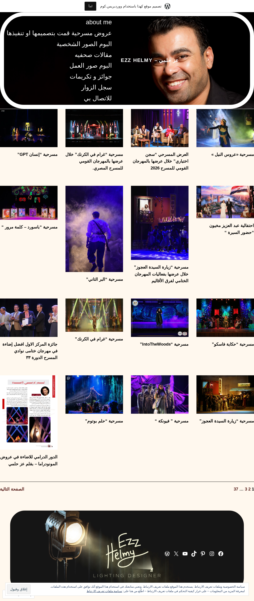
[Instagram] (212, 554)
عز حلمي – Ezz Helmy (150, 60)
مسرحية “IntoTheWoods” (164, 344)
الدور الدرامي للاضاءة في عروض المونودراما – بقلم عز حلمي (29, 460)
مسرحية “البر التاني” (104, 279)
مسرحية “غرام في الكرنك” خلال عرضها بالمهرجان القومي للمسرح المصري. (94, 161)
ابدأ (90, 6)
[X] (176, 554)
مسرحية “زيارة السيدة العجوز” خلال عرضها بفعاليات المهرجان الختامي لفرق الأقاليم (161, 274)
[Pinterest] (203, 554)
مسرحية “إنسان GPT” (37, 154)
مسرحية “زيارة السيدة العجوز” (226, 421)
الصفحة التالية (12, 489)
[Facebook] (221, 554)
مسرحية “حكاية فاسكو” (233, 344)
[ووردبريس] (167, 554)
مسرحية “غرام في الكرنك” (99, 339)
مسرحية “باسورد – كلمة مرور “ (29, 227)
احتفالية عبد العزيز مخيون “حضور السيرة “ (231, 229)
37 (236, 489)
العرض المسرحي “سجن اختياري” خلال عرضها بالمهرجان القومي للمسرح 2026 (161, 161)
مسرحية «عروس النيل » (232, 154)
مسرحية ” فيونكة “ (172, 421)
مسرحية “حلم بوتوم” (104, 421)
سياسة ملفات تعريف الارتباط (104, 591)
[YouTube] (185, 554)
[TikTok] (194, 554)
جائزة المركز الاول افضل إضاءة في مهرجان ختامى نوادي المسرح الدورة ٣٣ (30, 351)
